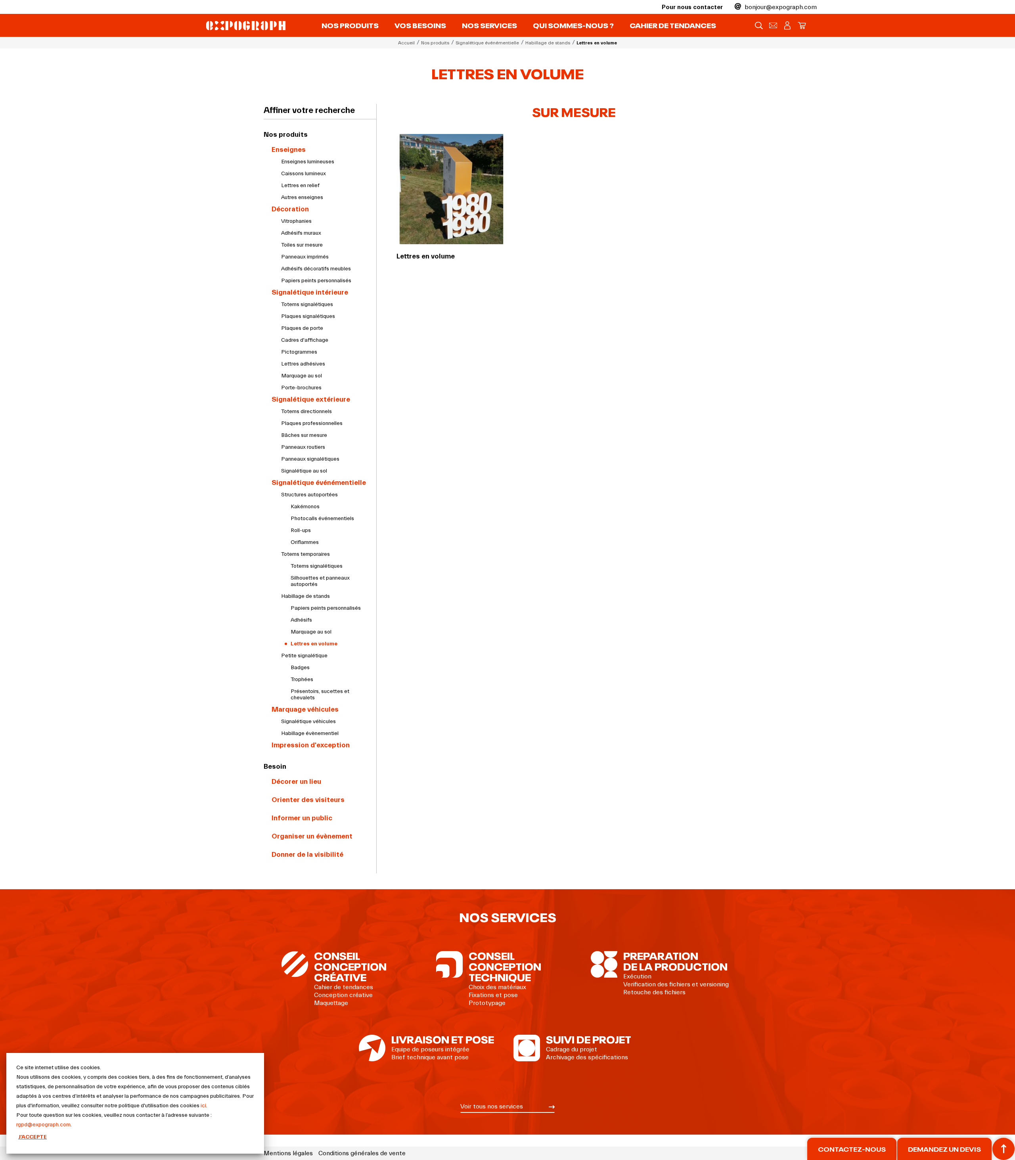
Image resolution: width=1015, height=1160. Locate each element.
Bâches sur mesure (304, 435)
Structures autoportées (309, 495)
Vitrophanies (296, 221)
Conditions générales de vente (362, 1153)
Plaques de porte (302, 328)
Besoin (275, 766)
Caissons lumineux (303, 173)
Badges (300, 667)
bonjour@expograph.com (780, 7)
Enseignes (289, 149)
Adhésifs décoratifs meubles (316, 269)
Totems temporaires (305, 554)
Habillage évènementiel (310, 733)
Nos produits (350, 25)
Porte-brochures (301, 388)
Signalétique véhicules (308, 721)
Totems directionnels (306, 411)
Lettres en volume (314, 644)
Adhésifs (301, 620)
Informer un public (302, 818)
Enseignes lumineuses (307, 162)
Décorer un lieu (296, 781)
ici (203, 1106)
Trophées (302, 679)
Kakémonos (305, 506)
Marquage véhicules (305, 709)
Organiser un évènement (312, 836)
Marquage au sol (301, 376)
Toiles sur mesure (302, 245)
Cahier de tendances (673, 25)
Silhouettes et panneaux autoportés (320, 581)
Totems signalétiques (307, 304)
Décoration (290, 209)
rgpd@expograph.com (43, 1125)
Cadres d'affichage (304, 340)
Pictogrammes (299, 352)
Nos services (489, 25)
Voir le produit (452, 210)
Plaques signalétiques (308, 316)
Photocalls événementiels (322, 518)
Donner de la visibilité (307, 854)
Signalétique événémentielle (319, 483)
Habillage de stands (305, 596)
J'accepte (32, 1137)
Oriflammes (305, 542)
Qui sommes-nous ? (573, 25)
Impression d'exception (311, 745)
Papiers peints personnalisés (316, 281)
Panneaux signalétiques (310, 459)
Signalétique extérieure (311, 399)
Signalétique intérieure (310, 292)
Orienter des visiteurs (308, 800)
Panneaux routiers (303, 447)
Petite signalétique (304, 656)
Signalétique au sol (304, 471)
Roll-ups (301, 530)
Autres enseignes (302, 197)
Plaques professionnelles (312, 423)
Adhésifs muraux (301, 233)
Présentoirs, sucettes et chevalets (320, 694)
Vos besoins (420, 25)
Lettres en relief (300, 185)
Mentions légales (288, 1153)
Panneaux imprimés (305, 257)
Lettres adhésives (303, 364)
